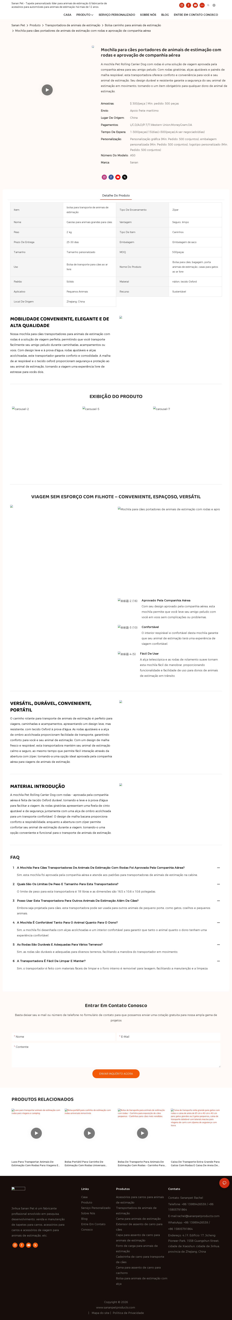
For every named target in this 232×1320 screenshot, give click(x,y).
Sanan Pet (18, 25)
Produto (35, 25)
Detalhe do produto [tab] (116, 195)
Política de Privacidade (128, 1313)
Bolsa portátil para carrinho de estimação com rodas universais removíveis (85, 1163)
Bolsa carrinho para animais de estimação (133, 25)
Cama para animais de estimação (138, 1218)
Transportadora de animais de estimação (72, 25)
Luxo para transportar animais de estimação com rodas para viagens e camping (35, 1163)
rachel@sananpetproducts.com (198, 1216)
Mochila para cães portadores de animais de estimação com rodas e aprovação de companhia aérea (83, 30)
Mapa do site (101, 1313)
